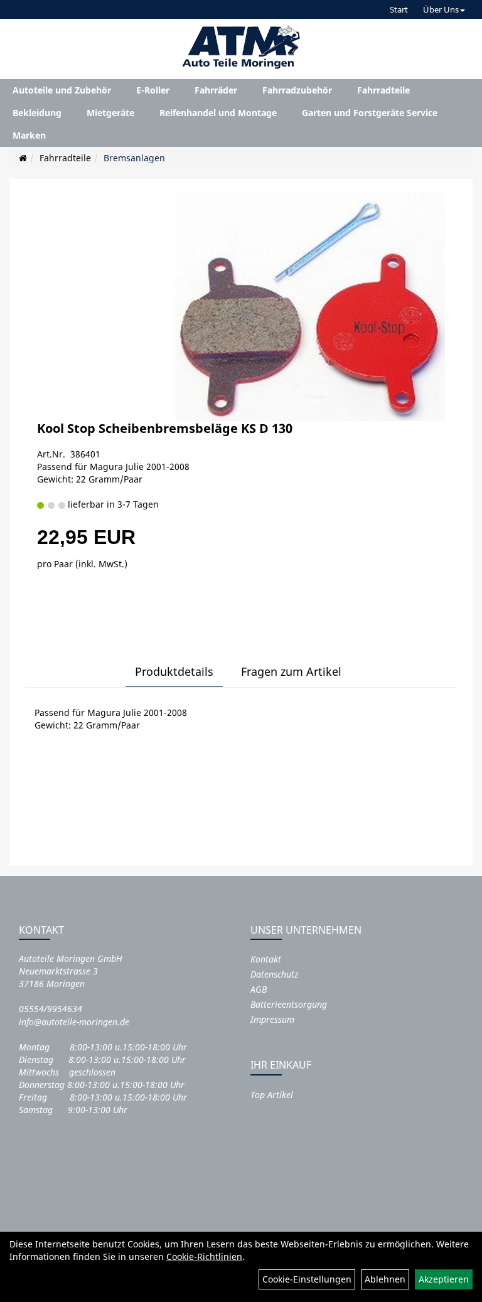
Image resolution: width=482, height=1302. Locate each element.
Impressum (272, 1019)
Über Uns (441, 9)
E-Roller (152, 90)
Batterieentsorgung (288, 1004)
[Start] (23, 158)
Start (399, 9)
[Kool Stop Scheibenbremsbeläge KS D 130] (309, 305)
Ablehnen (385, 1279)
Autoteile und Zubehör (62, 90)
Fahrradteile (383, 90)
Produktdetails (174, 671)
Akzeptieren (444, 1279)
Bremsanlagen (134, 158)
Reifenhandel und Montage (218, 113)
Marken (29, 135)
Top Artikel (271, 1095)
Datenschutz (274, 974)
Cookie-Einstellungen (306, 1279)
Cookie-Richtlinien (204, 1256)
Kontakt (265, 959)
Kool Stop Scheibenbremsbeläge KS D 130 (164, 428)
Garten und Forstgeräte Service (369, 113)
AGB (258, 989)
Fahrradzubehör (297, 90)
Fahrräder (216, 90)
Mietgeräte (110, 113)
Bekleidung (37, 113)
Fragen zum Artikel (291, 671)
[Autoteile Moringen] (241, 47)
